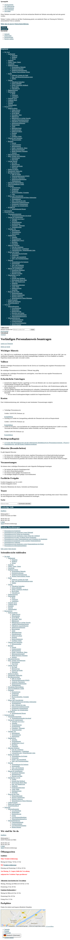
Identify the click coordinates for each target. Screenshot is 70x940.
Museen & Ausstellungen (15, 268)
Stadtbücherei (12, 235)
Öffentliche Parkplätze (18, 82)
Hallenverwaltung (17, 131)
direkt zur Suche (5, 347)
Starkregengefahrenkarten (19, 179)
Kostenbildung (8, 416)
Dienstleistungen (16, 130)
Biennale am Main (17, 273)
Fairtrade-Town (12, 98)
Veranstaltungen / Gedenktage (20, 248)
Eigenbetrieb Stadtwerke (15, 171)
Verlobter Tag (12, 229)
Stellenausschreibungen (18, 123)
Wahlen (14, 78)
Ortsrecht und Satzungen (15, 138)
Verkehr (10, 80)
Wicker (14, 59)
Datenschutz (7, 35)
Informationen (16, 230)
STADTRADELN (13, 303)
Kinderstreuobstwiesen (18, 285)
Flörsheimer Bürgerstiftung (16, 182)
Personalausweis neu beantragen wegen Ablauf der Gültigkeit (22, 536)
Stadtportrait (11, 54)
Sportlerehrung (16, 224)
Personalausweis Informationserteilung (15, 545)
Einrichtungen (16, 158)
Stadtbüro (3, 511)
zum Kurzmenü (8, 4)
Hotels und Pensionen (14, 301)
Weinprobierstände (17, 293)
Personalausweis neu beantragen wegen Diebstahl (18, 532)
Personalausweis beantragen (12, 531)
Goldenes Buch (12, 100)
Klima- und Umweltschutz (15, 196)
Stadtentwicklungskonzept (19, 70)
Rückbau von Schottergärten (20, 206)
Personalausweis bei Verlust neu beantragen (16, 534)
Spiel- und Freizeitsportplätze (20, 258)
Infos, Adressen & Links (19, 201)
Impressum (7, 932)
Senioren (14, 153)
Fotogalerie (15, 244)
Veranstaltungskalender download (21, 215)
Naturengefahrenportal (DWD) (20, 176)
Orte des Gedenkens (17, 247)
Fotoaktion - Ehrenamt (18, 225)
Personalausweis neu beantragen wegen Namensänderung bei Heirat (24, 544)
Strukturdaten (15, 310)
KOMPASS (11, 207)
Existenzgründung (17, 321)
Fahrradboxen (16, 88)
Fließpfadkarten (16, 181)
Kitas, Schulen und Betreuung (16, 156)
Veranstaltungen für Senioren (20, 262)
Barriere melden (9, 39)
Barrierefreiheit (8, 37)
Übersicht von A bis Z (18, 219)
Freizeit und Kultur (17, 166)
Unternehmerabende (17, 319)
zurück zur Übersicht (7, 343)
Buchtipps (15, 242)
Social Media (15, 113)
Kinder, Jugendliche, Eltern (19, 148)
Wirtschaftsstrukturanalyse (19, 316)
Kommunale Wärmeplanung (20, 204)
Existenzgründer (16, 144)
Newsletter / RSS (17, 115)
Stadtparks (15, 283)
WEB (2, 523)
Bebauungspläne (16, 140)
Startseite (7, 34)
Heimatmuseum (16, 272)
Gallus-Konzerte (13, 300)
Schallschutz (15, 189)
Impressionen (15, 234)
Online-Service (16, 110)
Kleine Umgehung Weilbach (20, 85)
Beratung (10, 141)
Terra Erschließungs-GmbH (16, 184)
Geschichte (11, 64)
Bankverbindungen (17, 639)
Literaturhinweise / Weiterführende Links (23, 250)
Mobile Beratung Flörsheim (20, 151)
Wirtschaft (15, 168)
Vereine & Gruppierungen (15, 217)
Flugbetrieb (15, 191)
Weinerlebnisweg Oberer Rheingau (22, 298)
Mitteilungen (15, 116)
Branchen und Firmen (18, 313)
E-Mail (3, 522)
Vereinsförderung (17, 222)
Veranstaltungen (16, 199)
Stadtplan (10, 60)
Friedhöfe (11, 102)
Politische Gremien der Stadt (20, 75)
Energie (14, 143)
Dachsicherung (16, 187)
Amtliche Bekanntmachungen (20, 120)
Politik (10, 73)
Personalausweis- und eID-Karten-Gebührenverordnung (20, 444)
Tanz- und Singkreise (18, 265)
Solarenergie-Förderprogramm (20, 202)
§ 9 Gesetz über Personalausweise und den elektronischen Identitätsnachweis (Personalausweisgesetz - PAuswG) (36, 442)
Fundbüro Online (17, 136)
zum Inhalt (7, 11)
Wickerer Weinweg (17, 296)
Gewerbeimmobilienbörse (19, 315)
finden (32, 329)
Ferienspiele (15, 255)
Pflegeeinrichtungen (14, 154)
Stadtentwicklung (13, 65)
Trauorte (10, 103)
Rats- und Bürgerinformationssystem (22, 77)
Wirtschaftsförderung (14, 318)
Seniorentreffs (16, 263)
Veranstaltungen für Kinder (19, 253)
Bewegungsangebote (18, 267)
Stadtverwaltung (12, 108)
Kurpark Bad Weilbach (18, 278)
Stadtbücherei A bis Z (18, 240)
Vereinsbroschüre (17, 227)
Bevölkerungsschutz (14, 173)
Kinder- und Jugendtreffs (19, 257)
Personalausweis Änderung (12, 542)
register (14, 815)
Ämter (13, 126)
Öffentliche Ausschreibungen (20, 121)
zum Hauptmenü (9, 8)
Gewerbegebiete (16, 308)
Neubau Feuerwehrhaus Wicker (21, 72)
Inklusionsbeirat (16, 146)
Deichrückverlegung (17, 69)
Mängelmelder (16, 111)
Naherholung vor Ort (14, 275)
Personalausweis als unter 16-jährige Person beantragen (20, 537)
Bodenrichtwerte (16, 311)
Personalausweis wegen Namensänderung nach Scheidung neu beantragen (25, 539)
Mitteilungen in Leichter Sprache (21, 118)
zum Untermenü (9, 9)
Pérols (13, 93)
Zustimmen (4, 29)
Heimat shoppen (16, 324)
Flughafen (11, 186)
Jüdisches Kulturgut (13, 245)
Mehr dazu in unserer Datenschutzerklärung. (15, 24)
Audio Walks (15, 286)
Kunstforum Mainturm (18, 270)
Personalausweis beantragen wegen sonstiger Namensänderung (22, 540)
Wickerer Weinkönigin (18, 295)
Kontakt (6, 931)
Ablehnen (3, 27)
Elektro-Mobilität (17, 83)
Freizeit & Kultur (9, 212)
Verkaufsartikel (12, 105)
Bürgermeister (16, 125)
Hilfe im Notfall (16, 174)
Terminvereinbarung (9, 865)
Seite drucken (12, 549)
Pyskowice (15, 95)
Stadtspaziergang (13, 90)
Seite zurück (4, 549)
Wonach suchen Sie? (7, 329)
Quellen (14, 277)
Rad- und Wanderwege (18, 281)
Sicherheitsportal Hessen (19, 209)
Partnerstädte (11, 92)
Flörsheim (14, 55)
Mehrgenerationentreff (18, 149)
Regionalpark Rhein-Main (19, 280)
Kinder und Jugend (13, 252)
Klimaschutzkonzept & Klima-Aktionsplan (24, 197)
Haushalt (14, 133)
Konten (14, 135)
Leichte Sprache (12, 161)
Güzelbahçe (15, 97)
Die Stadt (7, 52)
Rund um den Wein (13, 291)
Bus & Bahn (15, 87)
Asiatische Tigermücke (18, 177)
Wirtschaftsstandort (13, 306)
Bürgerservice (8, 106)
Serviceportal (8, 210)
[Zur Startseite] (9, 47)
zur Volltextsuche (9, 6)
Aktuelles (14, 220)
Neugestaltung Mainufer (19, 67)
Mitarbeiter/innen (17, 128)
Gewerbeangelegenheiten (19, 323)
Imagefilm (15, 290)
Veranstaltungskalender (14, 214)
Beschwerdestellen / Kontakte (20, 192)
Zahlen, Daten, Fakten (14, 62)
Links (13, 194)
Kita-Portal (15, 159)
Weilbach (14, 57)
